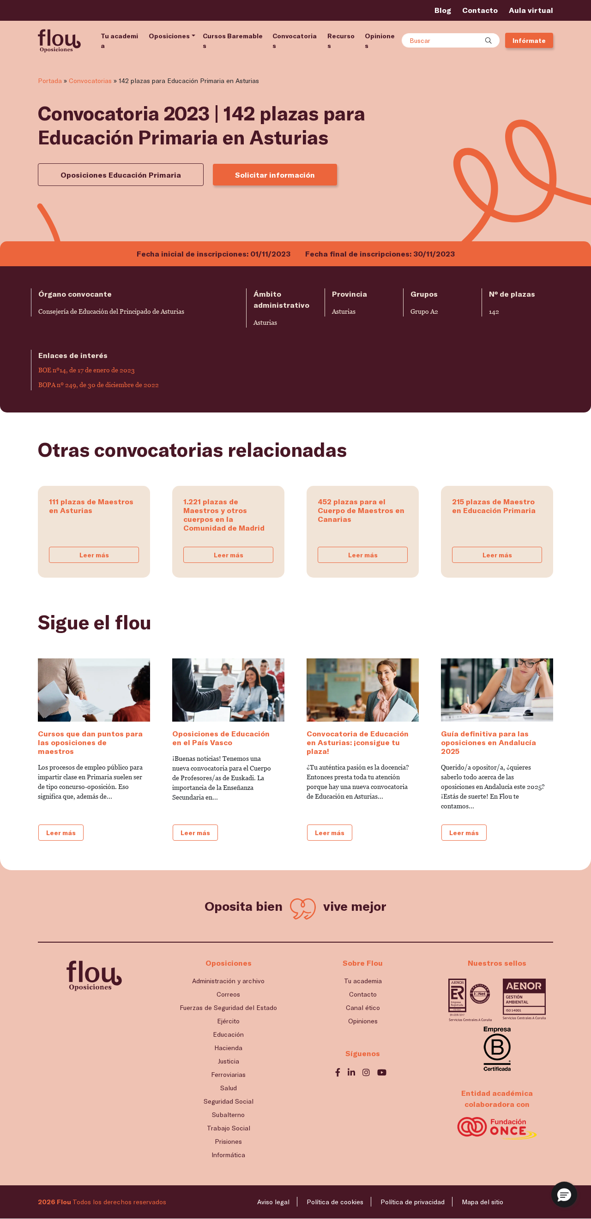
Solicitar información (275, 174)
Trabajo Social (228, 1128)
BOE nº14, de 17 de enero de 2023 (86, 370)
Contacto (480, 10)
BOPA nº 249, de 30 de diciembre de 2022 (98, 384)
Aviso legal (273, 1202)
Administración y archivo (228, 981)
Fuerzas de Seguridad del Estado (228, 1007)
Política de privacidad (412, 1202)
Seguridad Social (228, 1101)
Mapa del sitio (482, 1202)
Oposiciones (169, 36)
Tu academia (119, 40)
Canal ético (363, 1007)
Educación (228, 1034)
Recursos (341, 40)
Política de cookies (335, 1202)
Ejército (228, 1021)
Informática (228, 1155)
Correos (228, 994)
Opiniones (380, 40)
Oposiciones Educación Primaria (120, 174)
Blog (442, 10)
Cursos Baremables (233, 40)
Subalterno (228, 1114)
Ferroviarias (228, 1074)
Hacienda (228, 1048)
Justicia (228, 1061)
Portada (50, 80)
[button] (564, 1194)
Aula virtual (531, 10)
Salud (228, 1088)
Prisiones (228, 1141)
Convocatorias (294, 40)
